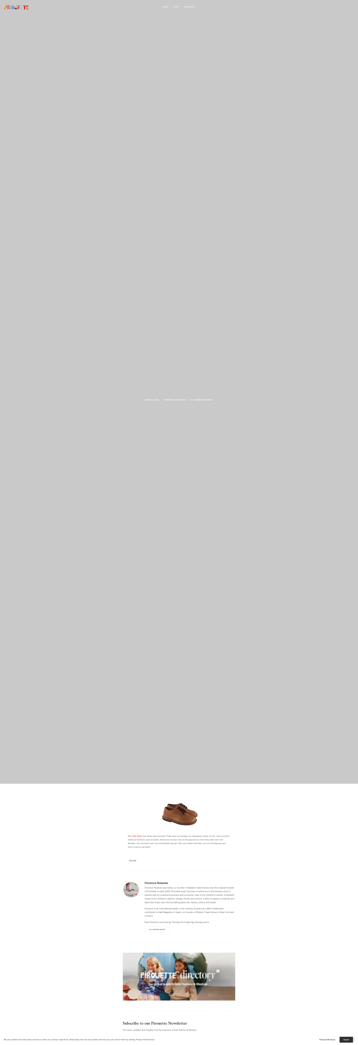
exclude (132, 861)
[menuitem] (165, 6)
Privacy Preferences (327, 1040)
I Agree (346, 1040)
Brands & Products (176, 400)
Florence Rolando (203, 400)
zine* (176, 6)
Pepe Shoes (137, 836)
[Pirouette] (16, 7)
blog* (165, 6)
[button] (339, 6)
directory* (190, 6)
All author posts (157, 929)
